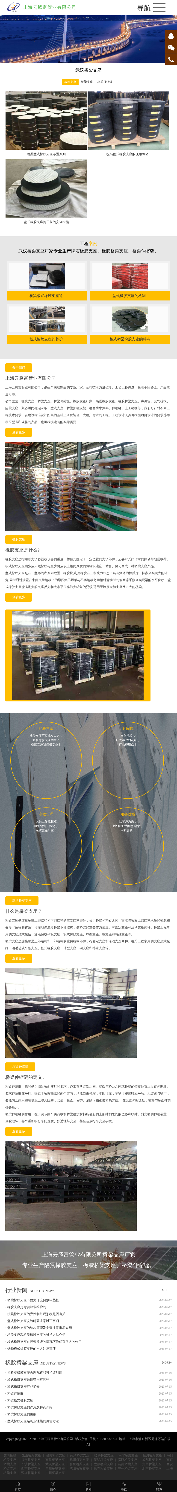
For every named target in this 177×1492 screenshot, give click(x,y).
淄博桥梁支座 (55, 1455)
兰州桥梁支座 (55, 1468)
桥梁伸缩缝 (104, 82)
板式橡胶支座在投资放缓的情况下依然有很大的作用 (44, 1341)
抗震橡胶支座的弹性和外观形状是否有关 (36, 1314)
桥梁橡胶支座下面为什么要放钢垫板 (33, 1300)
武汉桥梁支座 (22, 900)
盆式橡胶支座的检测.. (130, 296)
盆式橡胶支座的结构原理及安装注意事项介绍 (39, 1328)
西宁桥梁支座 (31, 1468)
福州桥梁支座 (31, 1460)
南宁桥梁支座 (128, 1455)
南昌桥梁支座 (55, 1460)
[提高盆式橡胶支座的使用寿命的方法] (128, 148)
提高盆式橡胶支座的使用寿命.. (128, 154)
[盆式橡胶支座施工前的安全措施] (46, 216)
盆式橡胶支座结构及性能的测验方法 (33, 1421)
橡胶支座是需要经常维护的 (26, 1307)
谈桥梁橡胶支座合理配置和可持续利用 (34, 1372)
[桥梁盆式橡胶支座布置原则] (46, 148)
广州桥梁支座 (55, 1473)
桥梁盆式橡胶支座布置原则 (46, 154)
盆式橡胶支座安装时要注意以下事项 (33, 1321)
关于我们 (18, 367)
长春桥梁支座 (103, 1468)
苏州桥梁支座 (127, 1468)
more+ (167, 1290)
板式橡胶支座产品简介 (23, 1386)
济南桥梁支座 (127, 1464)
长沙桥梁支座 (31, 1464)
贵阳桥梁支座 (127, 1460)
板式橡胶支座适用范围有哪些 (28, 1379)
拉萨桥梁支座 (104, 1455)
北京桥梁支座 (152, 1468)
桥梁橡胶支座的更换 (21, 1414)
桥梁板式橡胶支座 (20, 1400)
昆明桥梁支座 (103, 1460)
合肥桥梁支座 (79, 1464)
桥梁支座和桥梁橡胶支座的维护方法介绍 (36, 1335)
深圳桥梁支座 (31, 1473)
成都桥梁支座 (152, 1460)
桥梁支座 (87, 82)
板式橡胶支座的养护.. (47, 339)
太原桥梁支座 (103, 1464)
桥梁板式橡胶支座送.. (47, 296)
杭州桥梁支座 (79, 1460)
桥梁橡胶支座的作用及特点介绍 (30, 1407)
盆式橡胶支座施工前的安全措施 (46, 222)
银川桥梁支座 (152, 1455)
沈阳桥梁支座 (79, 1468)
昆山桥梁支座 (31, 1455)
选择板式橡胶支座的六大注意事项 (31, 1348)
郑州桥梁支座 (152, 1464)
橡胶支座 (70, 82)
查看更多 (18, 432)
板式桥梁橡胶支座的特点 (130, 339)
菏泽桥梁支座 (79, 1455)
